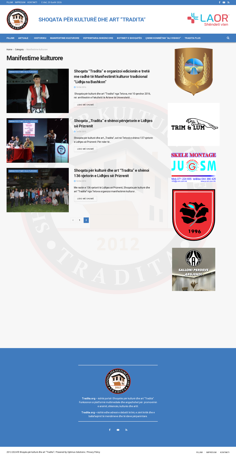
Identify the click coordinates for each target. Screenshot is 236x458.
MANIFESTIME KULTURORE (64, 38)
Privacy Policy (93, 452)
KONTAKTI (32, 2)
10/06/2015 (80, 131)
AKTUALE (23, 38)
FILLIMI (10, 2)
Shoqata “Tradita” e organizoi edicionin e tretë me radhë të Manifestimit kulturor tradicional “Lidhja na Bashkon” (112, 76)
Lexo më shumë (85, 105)
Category (19, 49)
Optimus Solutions (76, 452)
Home (9, 49)
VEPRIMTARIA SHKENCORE (98, 38)
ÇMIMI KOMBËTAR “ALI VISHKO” (163, 38)
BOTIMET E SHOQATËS (129, 38)
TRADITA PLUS (192, 38)
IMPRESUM (20, 2)
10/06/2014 (80, 181)
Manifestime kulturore (37, 49)
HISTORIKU (40, 38)
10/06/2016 (80, 87)
